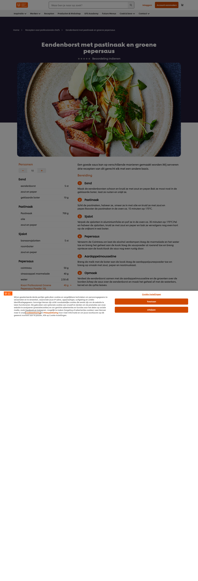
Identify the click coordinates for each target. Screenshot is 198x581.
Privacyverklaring (50, 312)
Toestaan (151, 301)
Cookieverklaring (33, 312)
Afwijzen (151, 309)
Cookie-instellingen (151, 294)
